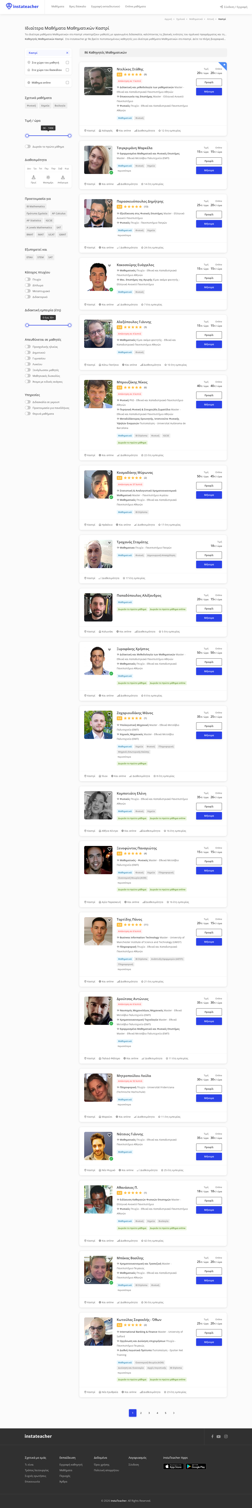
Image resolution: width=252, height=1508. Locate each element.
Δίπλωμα (38, 285)
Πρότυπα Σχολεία (37, 213)
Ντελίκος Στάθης (130, 69)
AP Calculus (58, 213)
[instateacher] (22, 3)
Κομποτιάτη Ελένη (131, 793)
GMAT (62, 234)
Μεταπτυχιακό (41, 291)
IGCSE (49, 220)
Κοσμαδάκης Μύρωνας (135, 472)
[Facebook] (212, 1437)
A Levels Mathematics (39, 227)
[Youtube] (219, 1437)
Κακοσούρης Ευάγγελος (135, 265)
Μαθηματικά (196, 19)
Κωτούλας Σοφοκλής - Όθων (139, 1319)
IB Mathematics (36, 206)
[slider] (27, 136)
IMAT (41, 234)
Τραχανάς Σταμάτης (132, 542)
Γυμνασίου (39, 358)
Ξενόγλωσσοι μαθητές (46, 370)
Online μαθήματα (135, 6)
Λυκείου (37, 364)
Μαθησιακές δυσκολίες (46, 376)
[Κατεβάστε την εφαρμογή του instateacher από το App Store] (173, 1466)
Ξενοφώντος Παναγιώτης (137, 848)
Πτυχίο (37, 279)
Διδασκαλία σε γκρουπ (46, 402)
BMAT (30, 234)
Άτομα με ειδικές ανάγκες (48, 381)
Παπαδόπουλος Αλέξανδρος (139, 595)
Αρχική (168, 19)
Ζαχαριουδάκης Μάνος (135, 713)
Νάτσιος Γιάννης (130, 1134)
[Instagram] (226, 1436)
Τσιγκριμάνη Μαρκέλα (134, 148)
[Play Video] (88, 1280)
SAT (59, 227)
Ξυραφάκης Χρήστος (133, 649)
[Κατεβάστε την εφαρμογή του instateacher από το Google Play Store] (196, 1466)
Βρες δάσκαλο (77, 6)
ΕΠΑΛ (30, 257)
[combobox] (48, 53)
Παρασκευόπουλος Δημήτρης (140, 201)
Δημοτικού (39, 352)
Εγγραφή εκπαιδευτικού (105, 6)
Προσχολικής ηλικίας (45, 346)
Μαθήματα (57, 6)
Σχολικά (180, 19)
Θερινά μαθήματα (43, 413)
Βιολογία (60, 105)
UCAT (51, 234)
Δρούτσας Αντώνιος (132, 999)
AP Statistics (34, 220)
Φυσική (31, 105)
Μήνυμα (209, 91)
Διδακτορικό (40, 297)
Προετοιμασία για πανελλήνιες (51, 408)
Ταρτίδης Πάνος (129, 919)
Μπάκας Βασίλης (130, 1258)
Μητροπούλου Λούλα (134, 1075)
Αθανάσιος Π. (127, 1187)
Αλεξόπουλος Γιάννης (134, 322)
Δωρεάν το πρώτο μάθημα (48, 146)
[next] (174, 1413)
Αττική (210, 19)
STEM (40, 257)
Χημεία (45, 105)
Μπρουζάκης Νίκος (132, 382)
